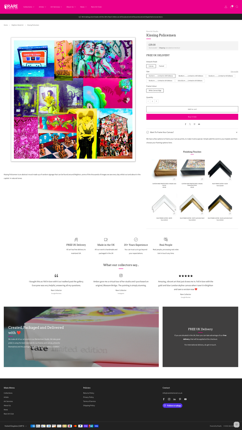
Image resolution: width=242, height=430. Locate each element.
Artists (41, 7)
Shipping (162, 48)
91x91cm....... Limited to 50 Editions (160, 81)
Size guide (234, 71)
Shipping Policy (89, 405)
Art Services (55, 7)
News (82, 7)
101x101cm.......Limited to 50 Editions (190, 81)
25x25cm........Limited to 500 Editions (161, 76)
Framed (161, 66)
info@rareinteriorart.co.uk (172, 393)
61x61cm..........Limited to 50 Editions (221, 76)
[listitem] (121, 17)
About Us (70, 7)
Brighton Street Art (17, 25)
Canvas (151, 66)
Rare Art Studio (152, 31)
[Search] (237, 7)
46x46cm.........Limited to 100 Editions (190, 76)
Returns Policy (88, 393)
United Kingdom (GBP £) (14, 426)
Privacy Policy (88, 397)
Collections (27, 7)
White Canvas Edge (155, 90)
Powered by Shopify (215, 426)
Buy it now (192, 117)
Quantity (149, 97)
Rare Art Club (96, 7)
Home (6, 25)
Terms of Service (89, 401)
